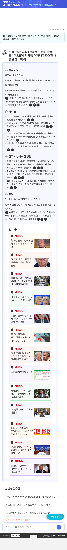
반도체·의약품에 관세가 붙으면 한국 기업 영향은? (28, 505)
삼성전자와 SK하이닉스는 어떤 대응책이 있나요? (28, 513)
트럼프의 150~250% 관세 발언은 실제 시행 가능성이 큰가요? (33, 496)
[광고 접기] (33, 536)
